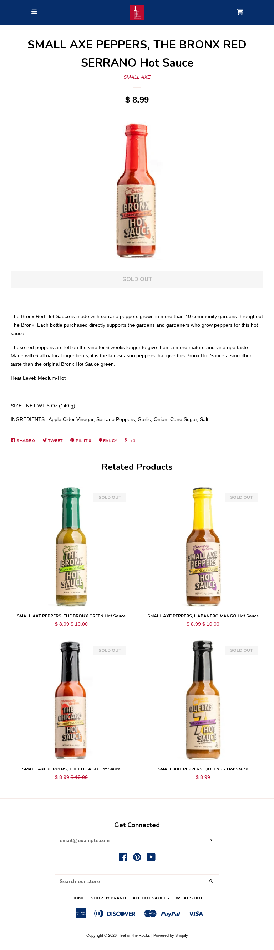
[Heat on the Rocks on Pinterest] (137, 859)
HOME (77, 898)
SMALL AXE (137, 77)
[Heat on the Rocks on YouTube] (151, 859)
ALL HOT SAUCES (150, 898)
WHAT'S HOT (189, 898)
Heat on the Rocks (134, 935)
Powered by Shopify (170, 935)
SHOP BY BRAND (108, 898)
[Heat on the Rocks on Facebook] (123, 859)
